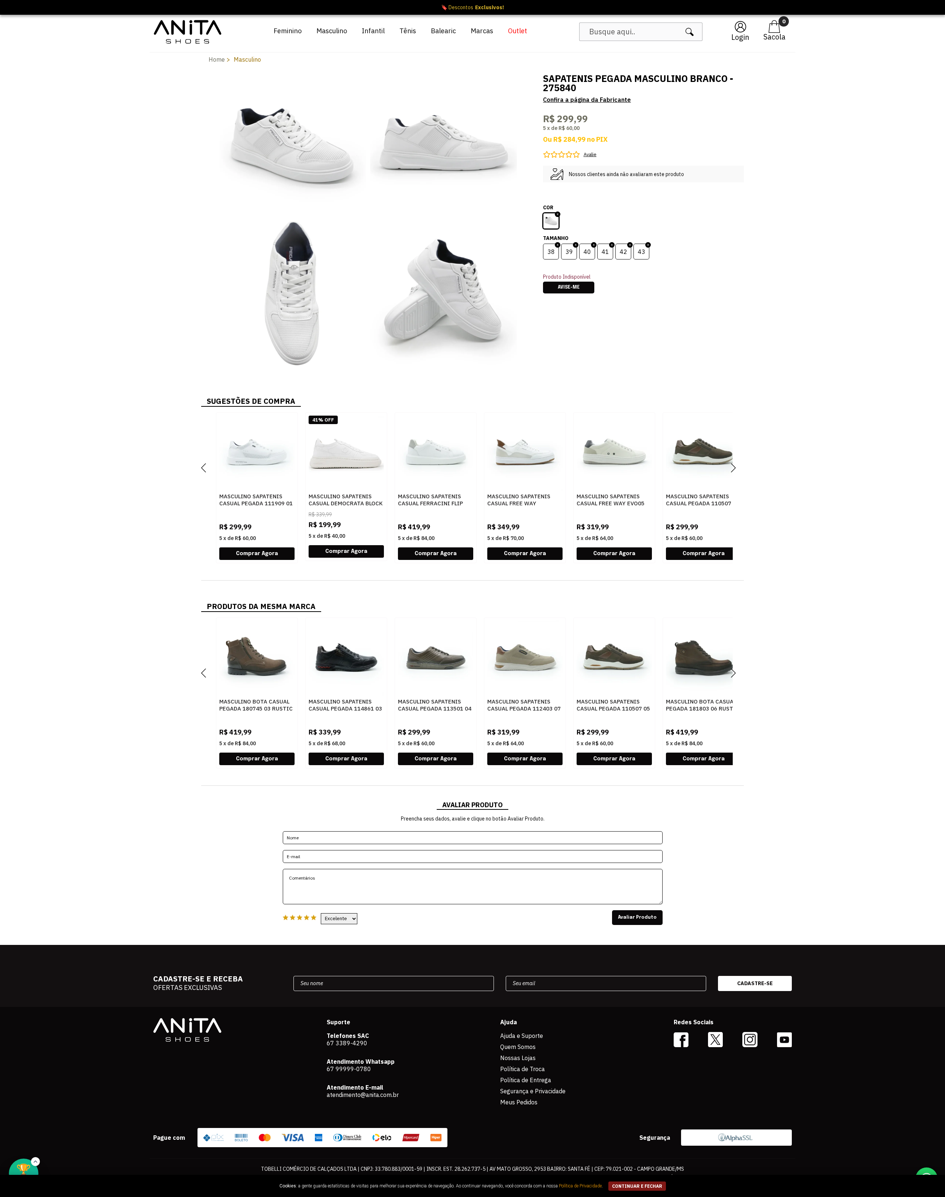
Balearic (443, 31)
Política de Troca (522, 1069)
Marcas (482, 31)
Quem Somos (518, 1046)
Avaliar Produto (637, 917)
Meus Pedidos (518, 1102)
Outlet (517, 31)
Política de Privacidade (580, 1186)
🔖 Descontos (472, 7)
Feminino (288, 31)
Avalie (590, 154)
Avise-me (569, 287)
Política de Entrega (525, 1080)
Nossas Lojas (518, 1058)
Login (740, 37)
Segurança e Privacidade (533, 1091)
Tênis (407, 31)
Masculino (331, 31)
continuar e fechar (637, 1186)
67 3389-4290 (347, 1043)
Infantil (373, 31)
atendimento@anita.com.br (363, 1094)
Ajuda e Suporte (521, 1035)
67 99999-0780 (349, 1069)
